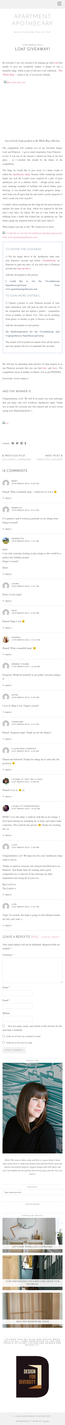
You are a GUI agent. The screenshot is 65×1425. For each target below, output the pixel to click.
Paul (35, 937)
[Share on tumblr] (25, 443)
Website (6, 1013)
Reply (9, 498)
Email (6, 1000)
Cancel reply (50, 937)
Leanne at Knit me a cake (27, 779)
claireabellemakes (24, 748)
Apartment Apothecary (36, 1416)
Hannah (16, 637)
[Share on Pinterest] (22, 443)
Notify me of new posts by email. (19, 1042)
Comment (8, 954)
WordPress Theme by (32, 1421)
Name (6, 987)
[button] (60, 4)
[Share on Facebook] (13, 443)
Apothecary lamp (21, 174)
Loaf (15, 845)
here (55, 368)
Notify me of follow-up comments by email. (23, 1036)
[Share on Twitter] (17, 443)
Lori (14, 904)
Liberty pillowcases (49, 458)
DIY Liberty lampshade (16, 458)
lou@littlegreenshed (26, 806)
